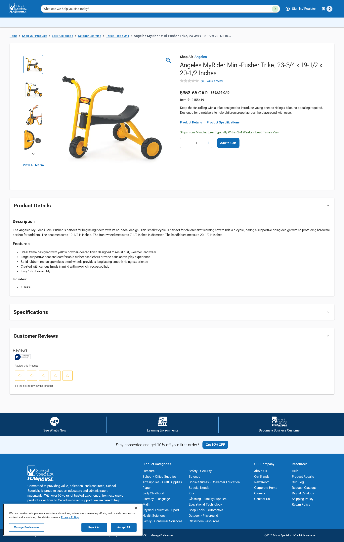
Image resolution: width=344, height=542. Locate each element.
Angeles (200, 57)
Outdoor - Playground (203, 516)
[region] (73, 520)
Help (295, 471)
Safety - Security (200, 471)
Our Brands (261, 476)
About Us (260, 471)
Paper (147, 488)
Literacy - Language (156, 499)
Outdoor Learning (89, 36)
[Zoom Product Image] (168, 60)
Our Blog (298, 482)
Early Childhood (62, 36)
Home (13, 36)
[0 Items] (323, 9)
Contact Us (262, 499)
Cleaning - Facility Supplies (208, 499)
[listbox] (33, 105)
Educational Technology (205, 504)
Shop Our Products (34, 36)
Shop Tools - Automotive (206, 510)
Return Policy (301, 504)
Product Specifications (223, 122)
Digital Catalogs (303, 493)
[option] (33, 67)
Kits (191, 493)
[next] (33, 154)
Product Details (191, 122)
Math (146, 504)
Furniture (149, 471)
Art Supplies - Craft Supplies (162, 482)
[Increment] (208, 143)
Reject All (94, 527)
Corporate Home (265, 488)
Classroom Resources (204, 521)
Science (194, 476)
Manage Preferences (162, 535)
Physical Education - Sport (161, 510)
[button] (300, 8)
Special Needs (199, 488)
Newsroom (261, 482)
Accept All (123, 527)
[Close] (136, 508)
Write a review (215, 80)
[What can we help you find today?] (275, 9)
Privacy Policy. (70, 517)
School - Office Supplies (159, 476)
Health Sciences (154, 516)
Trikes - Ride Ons (117, 36)
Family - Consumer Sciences (162, 521)
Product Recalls (303, 476)
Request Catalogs (304, 488)
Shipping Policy (302, 499)
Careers (259, 493)
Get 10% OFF (215, 444)
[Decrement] (184, 143)
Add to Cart (228, 143)
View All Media (33, 165)
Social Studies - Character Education (214, 482)
